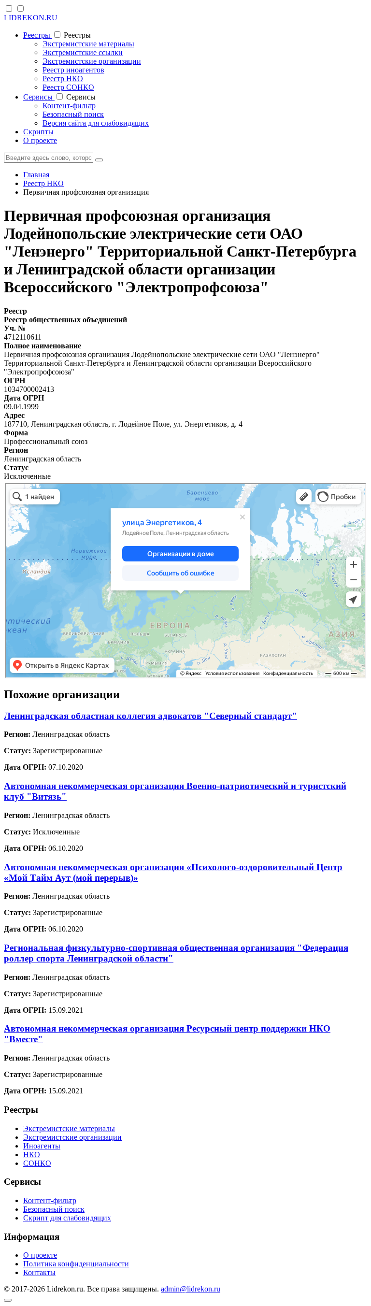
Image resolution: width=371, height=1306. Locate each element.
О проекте (40, 140)
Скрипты (38, 132)
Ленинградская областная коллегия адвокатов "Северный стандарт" (150, 716)
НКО (31, 1154)
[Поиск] (99, 159)
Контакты (39, 1272)
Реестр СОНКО (68, 87)
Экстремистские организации (92, 61)
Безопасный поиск (73, 114)
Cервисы (39, 97)
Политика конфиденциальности (76, 1264)
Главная (36, 175)
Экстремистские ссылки (83, 52)
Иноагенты (41, 1146)
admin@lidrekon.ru (190, 1289)
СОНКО (37, 1163)
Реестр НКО (63, 78)
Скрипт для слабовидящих (67, 1218)
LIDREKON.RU (30, 18)
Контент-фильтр (69, 105)
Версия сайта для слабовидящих (96, 123)
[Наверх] (8, 1300)
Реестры (37, 35)
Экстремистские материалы (88, 44)
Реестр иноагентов (73, 70)
